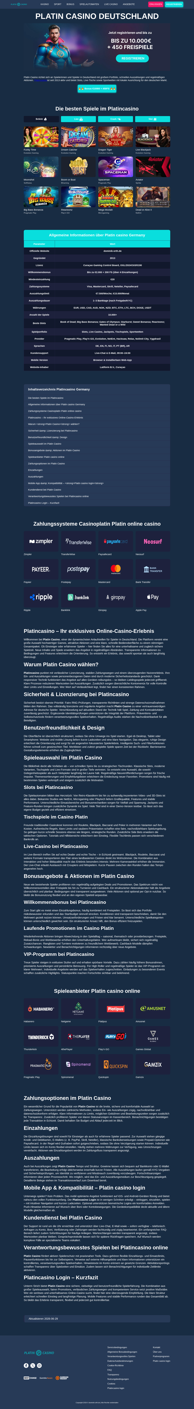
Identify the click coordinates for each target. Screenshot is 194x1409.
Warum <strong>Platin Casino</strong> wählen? (53, 424)
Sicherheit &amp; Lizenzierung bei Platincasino (53, 430)
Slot (151, 119)
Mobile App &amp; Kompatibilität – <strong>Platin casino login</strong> (66, 483)
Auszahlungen (35, 476)
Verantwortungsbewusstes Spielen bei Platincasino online (58, 496)
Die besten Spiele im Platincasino (45, 398)
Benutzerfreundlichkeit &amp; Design (47, 437)
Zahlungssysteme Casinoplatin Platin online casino (55, 411)
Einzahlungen (35, 470)
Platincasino (40, 80)
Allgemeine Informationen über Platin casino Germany (56, 404)
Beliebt (39, 119)
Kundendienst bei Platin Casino (44, 489)
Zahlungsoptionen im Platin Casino (46, 463)
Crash (113, 119)
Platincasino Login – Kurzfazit (43, 503)
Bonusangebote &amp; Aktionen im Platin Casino (54, 450)
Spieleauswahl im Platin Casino (44, 443)
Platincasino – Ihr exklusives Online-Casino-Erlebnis (55, 417)
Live (76, 119)
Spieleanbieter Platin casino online (46, 457)
